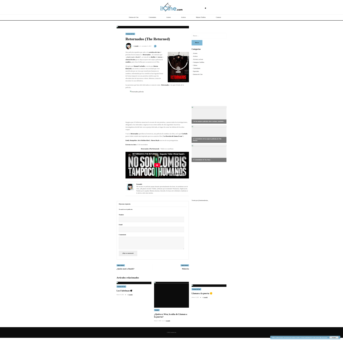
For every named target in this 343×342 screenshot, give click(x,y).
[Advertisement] (208, 91)
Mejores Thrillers (201, 17)
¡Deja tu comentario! (128, 253)
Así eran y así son (198, 59)
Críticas (195, 65)
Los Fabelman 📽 (124, 291)
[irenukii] (130, 187)
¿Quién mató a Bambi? (133, 57)
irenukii (136, 46)
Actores (168, 17)
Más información (323, 337)
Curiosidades (152, 17)
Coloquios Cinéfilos (198, 62)
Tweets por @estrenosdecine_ (200, 200)
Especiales (196, 71)
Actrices (183, 17)
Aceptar (334, 337)
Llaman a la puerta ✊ (202, 293)
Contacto (218, 17)
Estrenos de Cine (133, 17)
